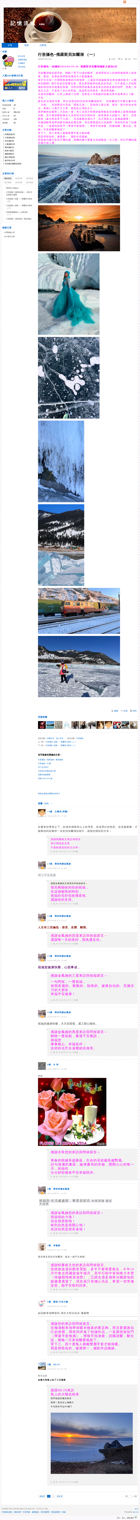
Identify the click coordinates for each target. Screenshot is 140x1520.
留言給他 (21, 67)
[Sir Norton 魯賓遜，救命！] (75, 725)
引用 (125, 711)
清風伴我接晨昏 (44, 775)
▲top (136, 1509)
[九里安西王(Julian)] (100, 725)
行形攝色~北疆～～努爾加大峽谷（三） (19, 200)
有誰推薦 (42, 717)
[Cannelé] (58, 725)
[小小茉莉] (84, 725)
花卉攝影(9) (9, 141)
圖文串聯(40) (10, 157)
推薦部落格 (22, 60)
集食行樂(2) (9, 151)
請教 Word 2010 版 (45, 778)
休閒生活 (50, 738)
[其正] (92, 725)
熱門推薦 (29, 182)
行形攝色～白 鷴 (44, 763)
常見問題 (26, 1512)
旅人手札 (59, 738)
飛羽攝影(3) (9, 147)
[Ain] (50, 725)
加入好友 (21, 56)
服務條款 (35, 1512)
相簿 (26, 45)
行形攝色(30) (10, 138)
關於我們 (17, 1512)
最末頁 (59, 1496)
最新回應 (18, 178)
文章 (10, 45)
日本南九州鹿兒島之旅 (47, 771)
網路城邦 (130, 1518)
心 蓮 (53, 852)
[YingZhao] (125, 725)
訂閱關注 (21, 63)
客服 (64, 1512)
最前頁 (42, 1496)
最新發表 (7, 178)
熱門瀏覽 (7, 182)
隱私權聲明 (55, 1512)
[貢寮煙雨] (117, 725)
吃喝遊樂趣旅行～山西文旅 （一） (17, 213)
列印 (135, 711)
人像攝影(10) (10, 144)
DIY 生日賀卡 (43, 767)
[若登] (42, 725)
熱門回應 (18, 182)
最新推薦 (29, 178)
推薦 (116, 711)
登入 (118, 1518)
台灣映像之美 (9, 232)
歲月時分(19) (10, 160)
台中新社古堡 (9, 236)
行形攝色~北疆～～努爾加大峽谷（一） (61, 745)
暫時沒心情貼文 (12, 188)
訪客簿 (43, 45)
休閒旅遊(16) (10, 134)
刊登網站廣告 (7, 1512)
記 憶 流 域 (23, 23)
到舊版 (42, 24)
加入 (123, 1518)
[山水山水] (67, 725)
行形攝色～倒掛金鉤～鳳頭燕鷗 (50, 760)
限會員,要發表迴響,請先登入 (49, 794)
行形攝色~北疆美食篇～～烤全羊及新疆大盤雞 (19, 193)
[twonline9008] (134, 725)
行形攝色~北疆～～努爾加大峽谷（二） (61, 742)
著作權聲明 (45, 1512)
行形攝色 (79, 738)
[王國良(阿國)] (109, 725)
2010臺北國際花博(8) (13, 164)
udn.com (135, 1512)
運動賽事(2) (9, 154)
